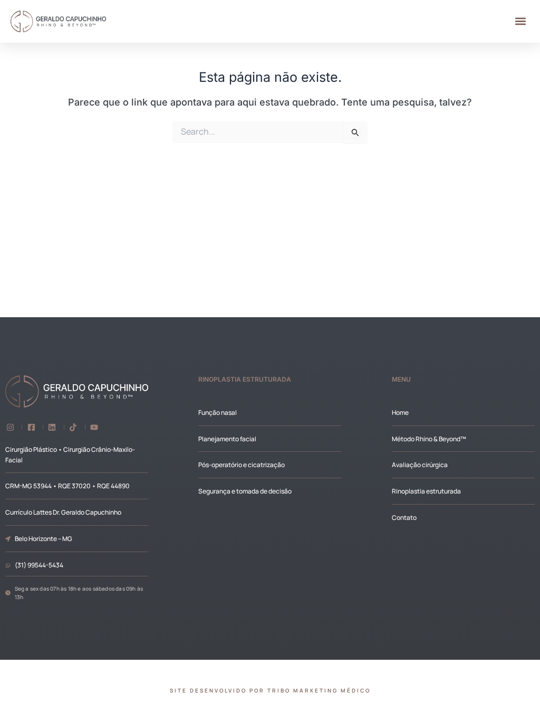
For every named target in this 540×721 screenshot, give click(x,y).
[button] (520, 21)
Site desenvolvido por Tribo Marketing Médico (270, 690)
